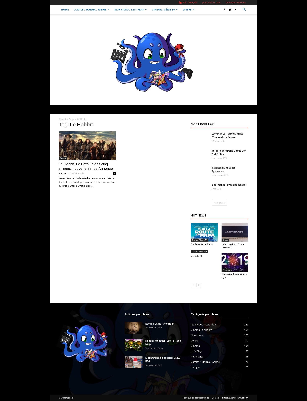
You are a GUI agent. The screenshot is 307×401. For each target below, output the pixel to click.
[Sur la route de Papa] (204, 232)
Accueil (62, 119)
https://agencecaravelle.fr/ (235, 397)
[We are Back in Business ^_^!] (235, 262)
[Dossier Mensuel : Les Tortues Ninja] (133, 345)
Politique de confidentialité (196, 397)
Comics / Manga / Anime (90, 9)
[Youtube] (236, 9)
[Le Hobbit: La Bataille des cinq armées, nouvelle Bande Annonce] (87, 145)
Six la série (196, 256)
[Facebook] (224, 9)
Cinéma (63, 158)
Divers (187, 9)
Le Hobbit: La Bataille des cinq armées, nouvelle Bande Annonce (86, 166)
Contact (215, 397)
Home (65, 9)
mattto (62, 173)
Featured (226, 270)
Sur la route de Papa (201, 244)
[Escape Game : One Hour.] (133, 328)
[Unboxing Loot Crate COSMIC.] (235, 232)
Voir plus (218, 202)
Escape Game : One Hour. (159, 323)
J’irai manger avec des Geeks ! (229, 184)
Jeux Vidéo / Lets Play (129, 9)
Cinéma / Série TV (163, 9)
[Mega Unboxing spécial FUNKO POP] (133, 362)
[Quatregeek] (153, 59)
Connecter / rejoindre (236, 2)
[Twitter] (230, 9)
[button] (244, 10)
